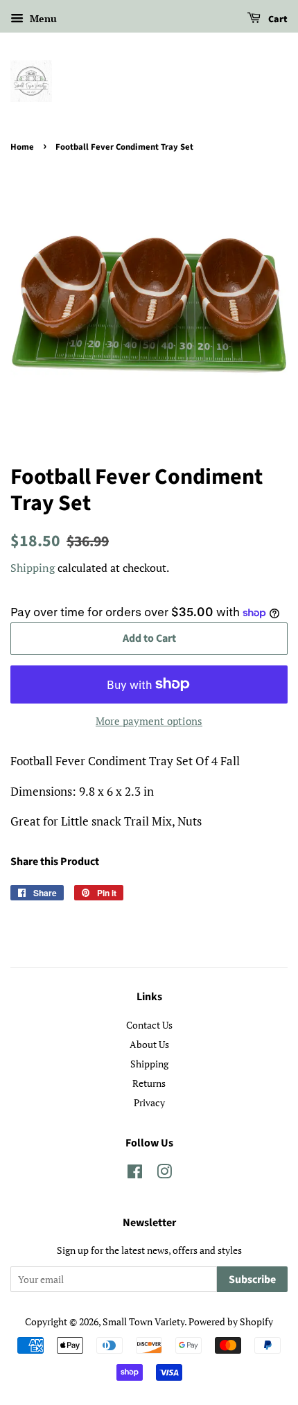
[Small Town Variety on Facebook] (135, 1173)
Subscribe (252, 1279)
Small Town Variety (143, 1321)
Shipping (32, 567)
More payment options (149, 721)
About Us (149, 1044)
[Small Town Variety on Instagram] (164, 1173)
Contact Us (149, 1024)
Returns (149, 1083)
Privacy (149, 1102)
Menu (42, 18)
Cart (277, 19)
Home (22, 147)
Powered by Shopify (231, 1321)
